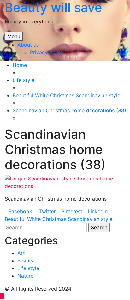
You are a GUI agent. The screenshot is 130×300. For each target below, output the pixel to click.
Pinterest (71, 211)
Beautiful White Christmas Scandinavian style (58, 219)
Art (21, 253)
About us (28, 45)
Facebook (20, 211)
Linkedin (98, 211)
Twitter (47, 211)
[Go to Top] (2, 296)
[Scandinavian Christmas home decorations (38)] (65, 182)
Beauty (25, 260)
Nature (25, 276)
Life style (28, 268)
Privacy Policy (47, 52)
